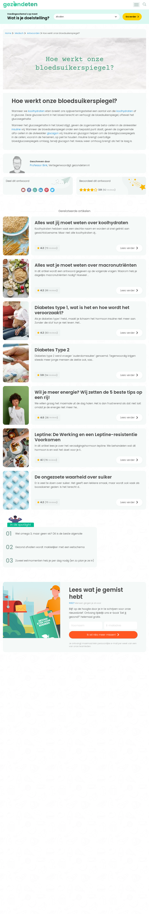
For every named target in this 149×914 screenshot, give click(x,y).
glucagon (52, 133)
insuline (16, 129)
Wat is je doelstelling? (28, 18)
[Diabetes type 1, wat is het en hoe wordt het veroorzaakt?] (16, 320)
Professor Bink (38, 165)
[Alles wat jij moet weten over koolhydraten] (16, 236)
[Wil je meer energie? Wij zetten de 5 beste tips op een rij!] (16, 405)
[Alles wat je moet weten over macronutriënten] (16, 278)
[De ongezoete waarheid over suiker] (16, 490)
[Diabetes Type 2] (16, 363)
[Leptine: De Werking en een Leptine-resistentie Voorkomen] (16, 447)
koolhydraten (36, 111)
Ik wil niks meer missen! (101, 634)
